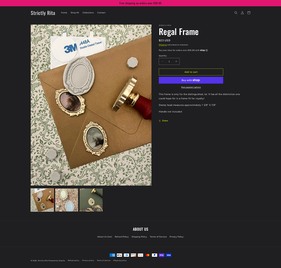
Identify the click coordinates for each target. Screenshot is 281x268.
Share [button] (165, 120)
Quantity (163, 55)
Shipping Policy (139, 237)
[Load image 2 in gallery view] (66, 200)
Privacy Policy (177, 237)
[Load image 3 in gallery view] (91, 200)
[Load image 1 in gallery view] (42, 200)
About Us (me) (104, 237)
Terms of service (103, 260)
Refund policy (73, 260)
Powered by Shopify (56, 261)
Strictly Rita (43, 261)
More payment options (191, 87)
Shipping (163, 45)
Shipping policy (120, 260)
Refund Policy (122, 237)
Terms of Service (158, 237)
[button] (236, 13)
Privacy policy (88, 260)
